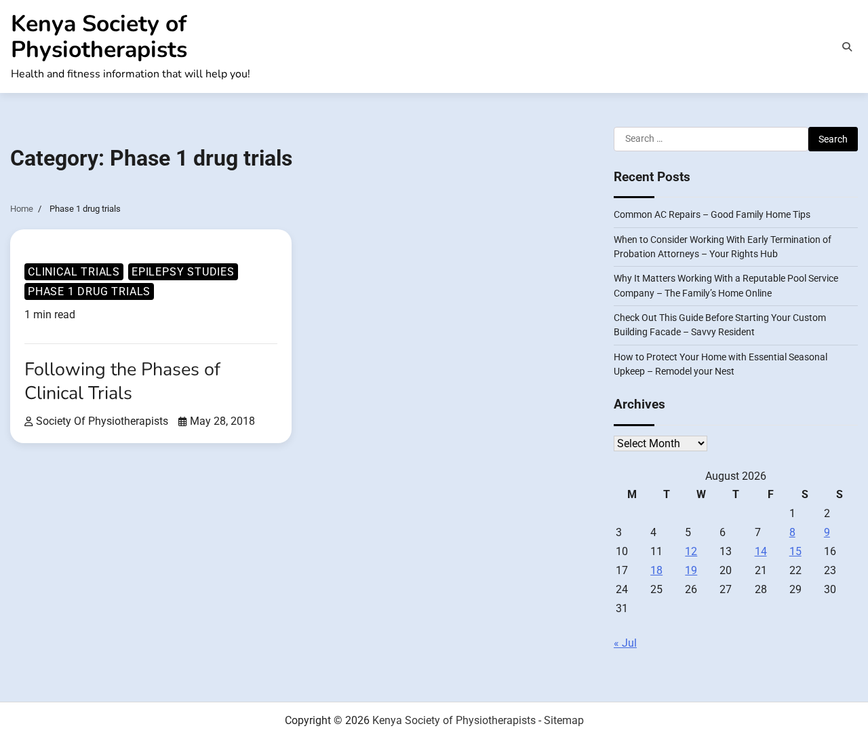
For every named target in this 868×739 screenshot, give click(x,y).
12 (691, 551)
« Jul (625, 643)
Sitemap (564, 720)
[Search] (847, 47)
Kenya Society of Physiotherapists (99, 36)
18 (656, 570)
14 (761, 551)
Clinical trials (74, 271)
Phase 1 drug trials (89, 291)
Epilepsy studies (183, 271)
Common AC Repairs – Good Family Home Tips (712, 214)
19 (691, 570)
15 (795, 551)
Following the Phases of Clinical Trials (122, 381)
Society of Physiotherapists (102, 421)
